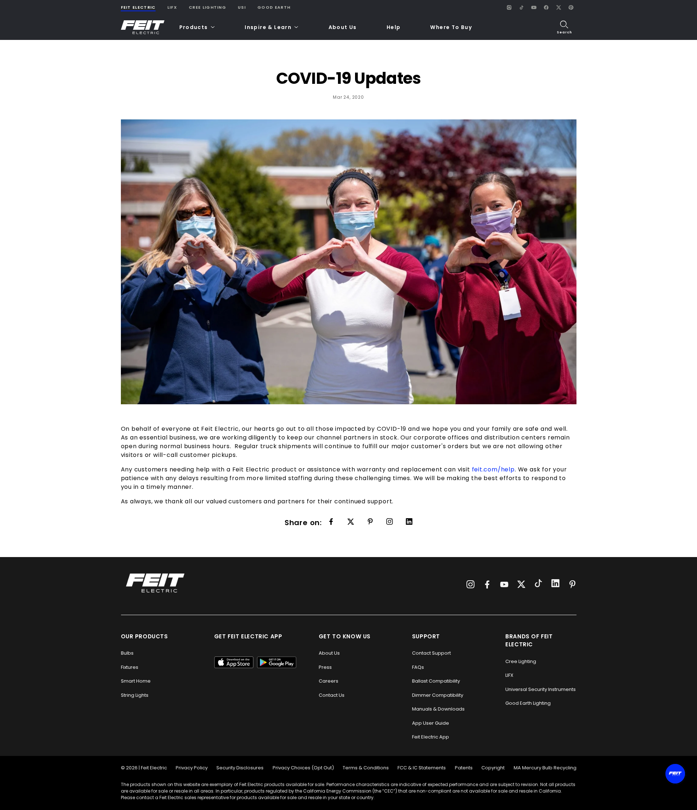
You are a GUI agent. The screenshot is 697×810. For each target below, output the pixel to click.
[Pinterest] (571, 7)
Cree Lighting (207, 7)
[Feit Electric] (142, 27)
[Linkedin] (370, 522)
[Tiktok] (538, 584)
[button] (197, 27)
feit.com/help (493, 469)
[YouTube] (534, 7)
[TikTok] (521, 7)
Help (394, 27)
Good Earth (273, 7)
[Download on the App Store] (233, 662)
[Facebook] (546, 7)
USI (242, 7)
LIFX (172, 7)
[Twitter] (350, 522)
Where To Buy (451, 27)
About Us (343, 27)
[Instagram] (509, 7)
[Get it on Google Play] (276, 662)
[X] (558, 7)
